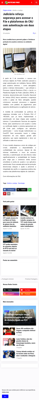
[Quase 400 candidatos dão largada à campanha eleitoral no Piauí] (9, 331)
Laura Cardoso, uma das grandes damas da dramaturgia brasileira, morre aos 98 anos (25, 342)
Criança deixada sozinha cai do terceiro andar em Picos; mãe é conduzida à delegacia (25, 354)
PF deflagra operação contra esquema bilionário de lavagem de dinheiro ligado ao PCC (18, 317)
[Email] (8, 193)
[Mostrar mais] (12, 193)
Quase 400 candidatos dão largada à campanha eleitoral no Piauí (25, 331)
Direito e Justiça (17, 10)
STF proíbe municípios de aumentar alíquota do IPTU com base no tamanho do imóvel (10, 247)
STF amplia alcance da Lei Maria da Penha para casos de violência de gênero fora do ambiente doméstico (10, 222)
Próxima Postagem (31, 279)
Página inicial (7, 10)
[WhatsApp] (30, 189)
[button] (2, 2)
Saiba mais (5, 392)
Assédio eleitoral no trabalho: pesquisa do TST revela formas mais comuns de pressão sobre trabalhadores (28, 222)
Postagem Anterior (8, 279)
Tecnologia (21, 183)
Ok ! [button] (5, 396)
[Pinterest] (4, 193)
